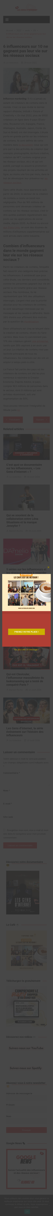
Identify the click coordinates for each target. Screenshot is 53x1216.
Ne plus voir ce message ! (26, 649)
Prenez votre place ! (26, 632)
